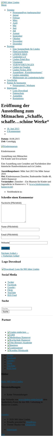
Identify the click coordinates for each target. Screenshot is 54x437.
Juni (14, 28)
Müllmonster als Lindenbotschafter (28, 77)
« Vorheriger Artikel (10, 256)
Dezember (17, 44)
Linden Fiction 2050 (22, 70)
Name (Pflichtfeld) (9, 226)
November (17, 41)
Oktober (16, 38)
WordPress (31, 422)
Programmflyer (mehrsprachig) (27, 12)
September (17, 36)
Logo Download (20, 90)
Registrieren (18, 98)
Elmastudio (30, 424)
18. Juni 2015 (13, 128)
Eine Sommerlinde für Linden (26, 49)
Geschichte (12, 80)
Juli (14, 31)
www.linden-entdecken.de (31, 399)
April (15, 23)
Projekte (10, 46)
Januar (16, 15)
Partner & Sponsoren (16, 83)
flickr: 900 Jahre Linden (12, 381)
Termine (10, 10)
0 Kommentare (13, 131)
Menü (3, 5)
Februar (16, 17)
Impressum (12, 88)
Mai (14, 25)
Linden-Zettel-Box (21, 59)
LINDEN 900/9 (20, 54)
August (16, 33)
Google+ (11, 287)
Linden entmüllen (21, 75)
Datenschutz (18, 93)
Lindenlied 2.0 (19, 57)
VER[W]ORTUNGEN (23, 64)
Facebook (11, 285)
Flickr (10, 290)
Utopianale (18, 62)
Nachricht (11, 203)
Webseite (5, 242)
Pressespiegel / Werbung (24, 85)
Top (3, 434)
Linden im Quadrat (21, 67)
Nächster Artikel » (9, 253)
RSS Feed (12, 295)
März (15, 20)
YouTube (11, 292)
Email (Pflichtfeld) (9, 234)
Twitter (10, 282)
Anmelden (17, 96)
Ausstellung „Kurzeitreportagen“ (27, 72)
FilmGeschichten (20, 51)
